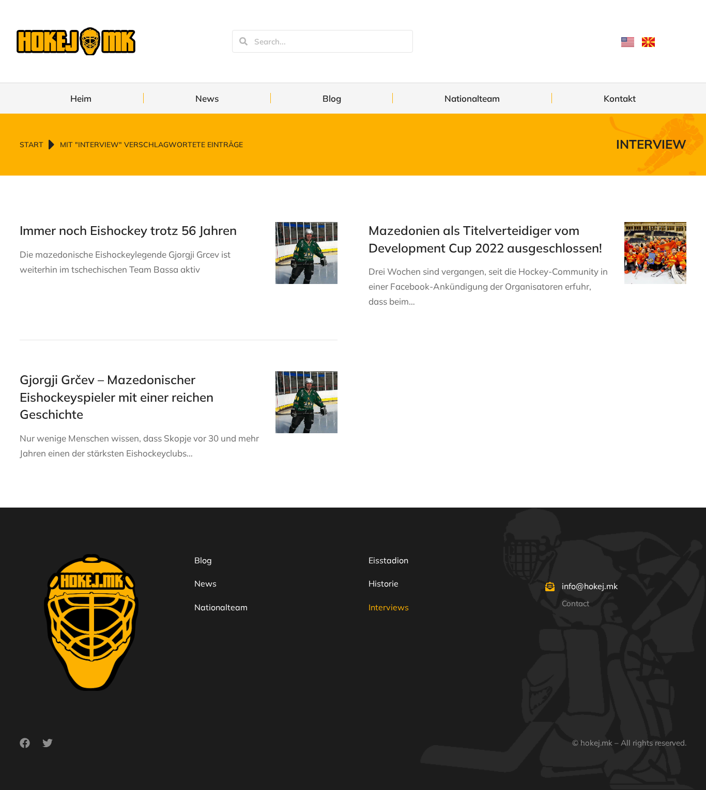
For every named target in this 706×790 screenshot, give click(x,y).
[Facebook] (25, 743)
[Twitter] (47, 743)
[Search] (243, 41)
